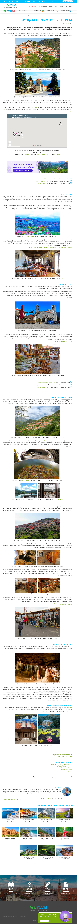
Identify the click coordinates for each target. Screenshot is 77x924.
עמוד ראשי (68, 16)
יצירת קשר (6, 1)
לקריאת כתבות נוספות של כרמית (12, 799)
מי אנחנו (14, 1)
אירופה (52, 16)
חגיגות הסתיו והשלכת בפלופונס (64, 766)
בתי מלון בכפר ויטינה (66, 299)
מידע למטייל (35, 1)
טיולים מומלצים (53, 6)
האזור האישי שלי (32, 6)
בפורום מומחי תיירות (46, 798)
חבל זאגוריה (58, 104)
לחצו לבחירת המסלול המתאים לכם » (46, 179)
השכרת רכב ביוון (67, 753)
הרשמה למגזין (24, 1)
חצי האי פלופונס (40, 16)
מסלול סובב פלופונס (66, 769)
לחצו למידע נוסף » (40, 181)
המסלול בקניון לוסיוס (66, 603)
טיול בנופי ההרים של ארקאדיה (64, 768)
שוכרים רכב (34, 107)
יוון (47, 16)
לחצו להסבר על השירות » (43, 183)
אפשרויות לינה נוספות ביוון (65, 756)
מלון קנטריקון (41, 154)
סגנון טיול (61, 6)
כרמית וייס (66, 23)
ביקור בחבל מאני (67, 771)
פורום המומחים (43, 6)
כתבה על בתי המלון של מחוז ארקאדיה (62, 755)
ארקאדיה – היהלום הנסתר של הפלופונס (61, 764)
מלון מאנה (26, 154)
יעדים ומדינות (69, 6)
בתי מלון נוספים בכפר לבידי (65, 247)
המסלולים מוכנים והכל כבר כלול (48, 915)
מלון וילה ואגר (30, 236)
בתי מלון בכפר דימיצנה (66, 605)
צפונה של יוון (50, 104)
